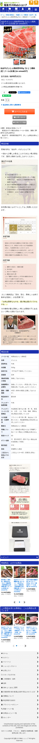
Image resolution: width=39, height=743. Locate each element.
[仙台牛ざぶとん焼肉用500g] (19, 42)
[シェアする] (4, 92)
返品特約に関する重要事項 (12, 105)
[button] (35, 9)
